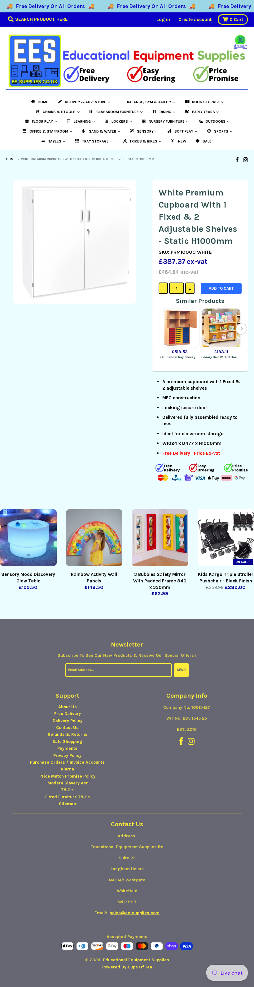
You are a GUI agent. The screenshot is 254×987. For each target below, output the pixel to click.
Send (181, 670)
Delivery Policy (67, 720)
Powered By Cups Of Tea (127, 967)
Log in (163, 19)
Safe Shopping (67, 741)
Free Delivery (67, 713)
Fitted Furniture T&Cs (67, 797)
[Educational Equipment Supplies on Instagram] (245, 159)
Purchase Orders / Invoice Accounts (67, 762)
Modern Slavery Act (67, 783)
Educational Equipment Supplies (136, 960)
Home (10, 159)
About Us (67, 706)
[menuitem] (39, 102)
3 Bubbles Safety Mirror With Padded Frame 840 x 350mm (159, 581)
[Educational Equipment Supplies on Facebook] (237, 159)
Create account (195, 19)
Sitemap (67, 803)
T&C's (67, 789)
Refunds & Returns (67, 734)
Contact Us (67, 727)
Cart (236, 19)
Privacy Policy (67, 755)
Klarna (67, 769)
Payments (67, 748)
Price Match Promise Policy (67, 776)
